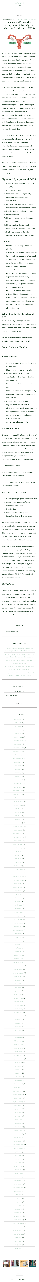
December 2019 (18, 1005)
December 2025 (18, 748)
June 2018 (18, 1069)
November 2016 (18, 1137)
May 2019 (18, 1030)
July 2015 (18, 1195)
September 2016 (18, 1144)
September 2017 (18, 1102)
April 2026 (18, 733)
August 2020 (18, 976)
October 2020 (18, 969)
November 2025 (18, 751)
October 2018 (18, 1055)
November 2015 (18, 1180)
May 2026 (18, 730)
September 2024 (18, 801)
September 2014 (18, 1230)
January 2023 (18, 873)
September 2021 (18, 930)
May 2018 (18, 1073)
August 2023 (18, 848)
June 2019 (18, 1026)
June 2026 (18, 726)
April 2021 (18, 948)
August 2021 (18, 934)
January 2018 (18, 1087)
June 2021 (18, 941)
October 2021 (18, 926)
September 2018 (18, 1059)
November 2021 (18, 923)
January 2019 (18, 1044)
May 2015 (18, 1202)
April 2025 (18, 776)
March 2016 (18, 1166)
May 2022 (18, 901)
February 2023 (18, 869)
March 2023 (18, 866)
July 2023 (18, 851)
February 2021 (18, 955)
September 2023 (18, 844)
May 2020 (18, 987)
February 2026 (18, 740)
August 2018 (18, 1062)
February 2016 (18, 1170)
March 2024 (18, 823)
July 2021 (18, 937)
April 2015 (18, 1205)
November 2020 (18, 966)
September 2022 (18, 887)
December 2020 (18, 962)
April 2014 (18, 1248)
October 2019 (18, 1012)
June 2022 (18, 898)
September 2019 (18, 1016)
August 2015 (18, 1191)
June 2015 (18, 1198)
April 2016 (18, 1162)
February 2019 (18, 1041)
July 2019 (18, 1023)
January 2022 (18, 916)
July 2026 (18, 723)
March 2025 (18, 780)
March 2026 (18, 737)
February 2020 (18, 998)
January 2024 (18, 830)
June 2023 (18, 855)
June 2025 (18, 769)
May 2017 (18, 1116)
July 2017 (18, 1109)
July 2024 (18, 808)
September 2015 (18, 1187)
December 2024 (18, 790)
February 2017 (18, 1127)
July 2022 (18, 894)
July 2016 (18, 1152)
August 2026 (18, 719)
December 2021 (18, 919)
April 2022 (18, 905)
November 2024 (18, 794)
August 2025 (18, 762)
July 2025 (18, 765)
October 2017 (18, 1098)
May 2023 (18, 858)
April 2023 (18, 862)
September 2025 (18, 758)
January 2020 (18, 1001)
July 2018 (18, 1066)
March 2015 (18, 1209)
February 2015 (18, 1212)
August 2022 (18, 891)
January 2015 (18, 1216)
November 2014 (18, 1223)
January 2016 (18, 1173)
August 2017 (18, 1105)
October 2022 (18, 883)
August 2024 (18, 805)
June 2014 (18, 1241)
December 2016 (18, 1134)
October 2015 (18, 1184)
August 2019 (18, 1019)
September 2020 (18, 973)
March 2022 (18, 908)
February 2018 (18, 1084)
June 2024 (18, 812)
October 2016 (18, 1141)
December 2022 (18, 876)
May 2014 (18, 1245)
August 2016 (18, 1148)
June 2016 (18, 1155)
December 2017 (18, 1091)
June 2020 (18, 984)
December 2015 (18, 1177)
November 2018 (18, 1052)
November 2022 (18, 880)
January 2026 (18, 744)
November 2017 (18, 1094)
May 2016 (18, 1159)
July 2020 (18, 980)
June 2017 (18, 1112)
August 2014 (18, 1234)
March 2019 (18, 1037)
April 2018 (18, 1077)
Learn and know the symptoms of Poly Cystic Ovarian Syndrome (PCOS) (19, 25)
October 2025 (18, 755)
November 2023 (18, 837)
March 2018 (18, 1080)
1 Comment (33, 19)
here (18, 577)
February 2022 (18, 912)
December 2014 (18, 1220)
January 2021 (18, 959)
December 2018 (18, 1048)
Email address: (19, 691)
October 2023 (18, 841)
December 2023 (18, 833)
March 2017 (18, 1123)
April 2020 (18, 991)
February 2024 (18, 826)
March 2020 (18, 994)
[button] (19, 15)
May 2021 (18, 944)
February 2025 (18, 783)
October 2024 (18, 798)
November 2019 (18, 1009)
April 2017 (18, 1119)
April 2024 (18, 819)
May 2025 (18, 773)
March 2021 (18, 951)
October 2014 (18, 1227)
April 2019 (18, 1034)
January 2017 (18, 1130)
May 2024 (18, 816)
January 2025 (18, 787)
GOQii (19, 2)
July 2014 (18, 1237)
